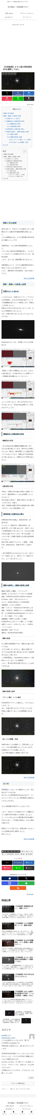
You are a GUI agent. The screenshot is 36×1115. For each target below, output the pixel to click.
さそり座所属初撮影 (9, 854)
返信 (31, 1078)
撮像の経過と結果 (14, 137)
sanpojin (4, 1035)
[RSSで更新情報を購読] (18, 888)
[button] (29, 99)
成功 (18, 854)
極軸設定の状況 (14, 124)
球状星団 (30, 854)
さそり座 (30, 851)
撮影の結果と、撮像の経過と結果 (17, 131)
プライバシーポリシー (26, 1106)
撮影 (23, 854)
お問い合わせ (10, 1106)
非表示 (18, 109)
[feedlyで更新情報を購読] (26, 883)
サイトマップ (26, 1109)
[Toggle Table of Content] (24, 151)
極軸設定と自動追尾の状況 (14, 121)
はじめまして (10, 1109)
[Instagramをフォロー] (10, 883)
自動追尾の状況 (14, 126)
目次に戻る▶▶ (29, 278)
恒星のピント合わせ (12, 118)
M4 (24, 851)
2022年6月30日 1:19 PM (8, 1038)
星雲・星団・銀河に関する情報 (12, 851)
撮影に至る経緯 (8, 113)
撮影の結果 (12, 134)
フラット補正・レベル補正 (20, 139)
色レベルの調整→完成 (18, 142)
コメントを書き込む (18, 1083)
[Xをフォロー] (26, 878)
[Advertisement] (18, 44)
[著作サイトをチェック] (10, 878)
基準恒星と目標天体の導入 (14, 129)
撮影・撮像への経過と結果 (12, 116)
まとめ (5, 145)
